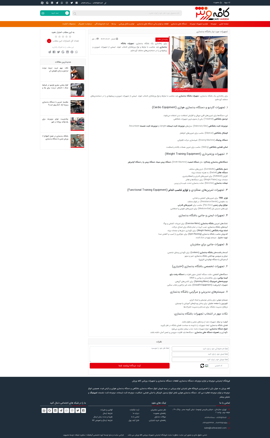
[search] (75, 13)
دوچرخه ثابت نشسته (107, 392)
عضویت (216, 2)
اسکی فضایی (148, 392)
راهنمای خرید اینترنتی (157, 420)
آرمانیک (90, 434)
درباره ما (136, 413)
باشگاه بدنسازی (207, 223)
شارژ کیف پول (134, 420)
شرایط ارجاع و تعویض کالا (102, 420)
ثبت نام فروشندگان (102, 23)
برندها (114, 23)
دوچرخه (213, 23)
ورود (225, 2)
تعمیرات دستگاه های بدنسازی (207, 332)
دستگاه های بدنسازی (179, 23)
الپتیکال (159, 392)
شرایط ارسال (107, 413)
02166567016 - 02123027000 (92, 3)
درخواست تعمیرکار (85, 23)
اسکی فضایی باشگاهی (218, 147)
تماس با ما (135, 416)
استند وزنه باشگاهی (219, 230)
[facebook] (77, 3)
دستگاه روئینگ (221, 140)
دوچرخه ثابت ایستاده (125, 392)
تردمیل (165, 392)
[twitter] (72, 3)
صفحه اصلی (224, 23)
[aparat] (42, 3)
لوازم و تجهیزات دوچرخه (199, 23)
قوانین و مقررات (106, 409)
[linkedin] (52, 3)
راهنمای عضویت (159, 413)
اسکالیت (139, 392)
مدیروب (66, 434)
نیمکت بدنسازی (221, 183)
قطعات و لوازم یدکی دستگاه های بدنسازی (152, 23)
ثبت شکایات (134, 409)
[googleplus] (47, 3)
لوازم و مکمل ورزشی (126, 23)
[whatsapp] (62, 3)
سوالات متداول (160, 416)
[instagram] (67, 3)
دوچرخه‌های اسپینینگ (218, 281)
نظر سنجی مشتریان (158, 409)
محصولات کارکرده (69, 23)
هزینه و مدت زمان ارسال (102, 416)
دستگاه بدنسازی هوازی (191, 107)
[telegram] (57, 3)
